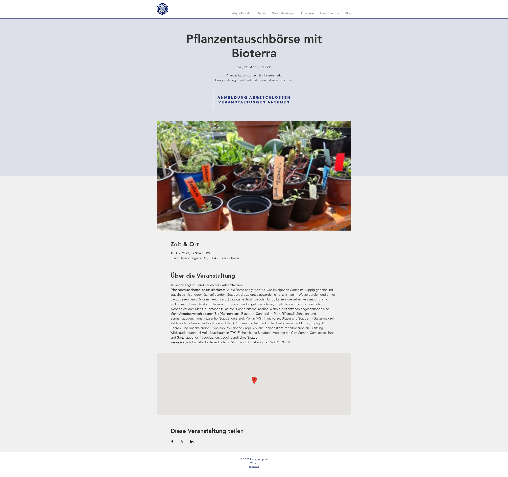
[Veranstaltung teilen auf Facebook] (172, 441)
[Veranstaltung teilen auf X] (182, 441)
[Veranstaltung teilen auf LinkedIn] (192, 441)
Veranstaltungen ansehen (254, 102)
